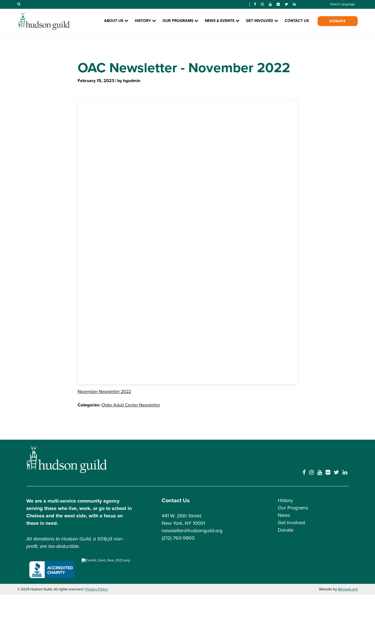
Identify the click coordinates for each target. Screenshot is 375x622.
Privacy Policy (96, 589)
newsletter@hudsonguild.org (192, 531)
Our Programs (293, 508)
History (285, 500)
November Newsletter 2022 (104, 391)
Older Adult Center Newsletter (131, 405)
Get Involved (291, 523)
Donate (337, 21)
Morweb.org (348, 589)
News (284, 515)
